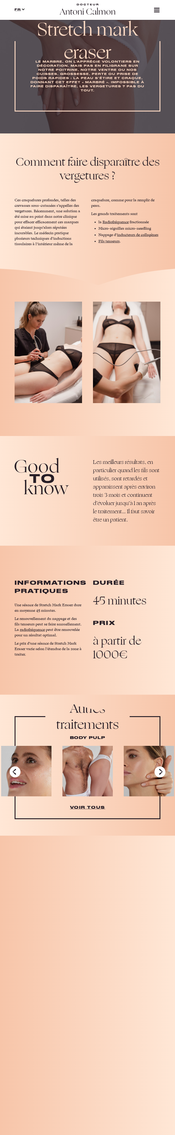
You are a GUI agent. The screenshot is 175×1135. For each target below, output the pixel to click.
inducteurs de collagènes (137, 234)
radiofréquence (32, 629)
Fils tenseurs (109, 241)
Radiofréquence (116, 222)
